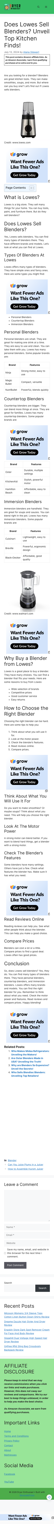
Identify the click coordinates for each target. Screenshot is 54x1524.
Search (8, 1282)
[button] (38, 7)
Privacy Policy (11, 1440)
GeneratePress (27, 1495)
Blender (12, 1160)
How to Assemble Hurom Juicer (25, 1169)
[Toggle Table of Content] (30, 188)
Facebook (9, 1474)
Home (7, 1431)
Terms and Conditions (16, 1436)
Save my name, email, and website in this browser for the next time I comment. (28, 1253)
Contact (8, 1445)
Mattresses (10, 1455)
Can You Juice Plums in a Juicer (25, 1164)
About (7, 1450)
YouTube (9, 1481)
